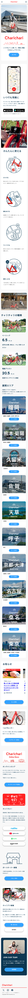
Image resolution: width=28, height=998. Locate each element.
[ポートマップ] (26, 2)
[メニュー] (2, 2)
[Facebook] (12, 990)
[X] (3, 990)
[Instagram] (8, 990)
